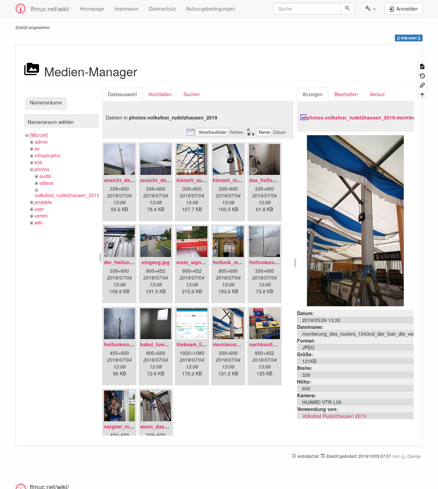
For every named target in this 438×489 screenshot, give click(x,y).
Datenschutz (162, 8)
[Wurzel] (39, 134)
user (39, 208)
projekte (43, 201)
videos (46, 182)
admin (41, 141)
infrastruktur (48, 155)
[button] (370, 8)
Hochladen (160, 94)
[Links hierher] (422, 84)
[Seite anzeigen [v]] (422, 66)
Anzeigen (312, 94)
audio (45, 175)
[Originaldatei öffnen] (355, 220)
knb (38, 162)
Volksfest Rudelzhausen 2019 (334, 415)
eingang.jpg (156, 262)
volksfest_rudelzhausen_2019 (67, 195)
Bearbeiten (346, 94)
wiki (38, 222)
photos (42, 169)
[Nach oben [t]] (422, 94)
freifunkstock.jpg (124, 344)
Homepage (92, 8)
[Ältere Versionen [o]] (422, 75)
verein (41, 215)
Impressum (126, 8)
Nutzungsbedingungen (210, 8)
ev (37, 148)
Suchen (191, 94)
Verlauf (377, 94)
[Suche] (347, 8)
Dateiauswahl (122, 94)
